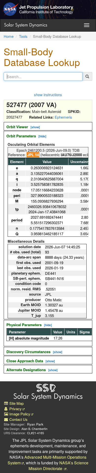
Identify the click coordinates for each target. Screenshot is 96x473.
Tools (23, 36)
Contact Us (18, 419)
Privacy (15, 408)
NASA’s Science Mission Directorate (58, 465)
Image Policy (19, 413)
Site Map (16, 403)
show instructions (48, 94)
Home (9, 36)
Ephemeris (63, 117)
